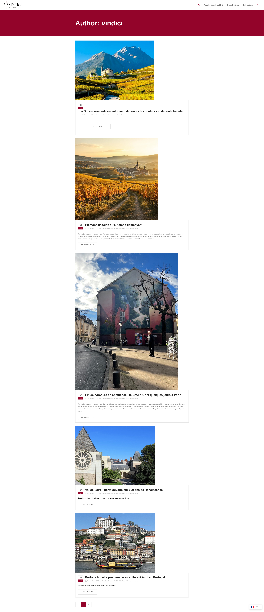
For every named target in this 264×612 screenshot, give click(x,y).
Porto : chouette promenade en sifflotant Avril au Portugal (125, 577)
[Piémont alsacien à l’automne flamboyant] (116, 179)
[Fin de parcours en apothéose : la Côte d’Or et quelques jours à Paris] (126, 322)
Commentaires (128, 115)
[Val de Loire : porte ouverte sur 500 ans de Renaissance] (115, 455)
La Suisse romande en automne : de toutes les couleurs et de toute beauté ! (132, 111)
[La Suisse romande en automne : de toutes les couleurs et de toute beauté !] (114, 70)
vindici (86, 115)
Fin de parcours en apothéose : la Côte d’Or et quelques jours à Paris (133, 395)
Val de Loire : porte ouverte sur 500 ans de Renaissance (124, 489)
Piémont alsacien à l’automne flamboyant (113, 224)
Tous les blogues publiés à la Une (107, 115)
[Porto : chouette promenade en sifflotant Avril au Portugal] (115, 543)
